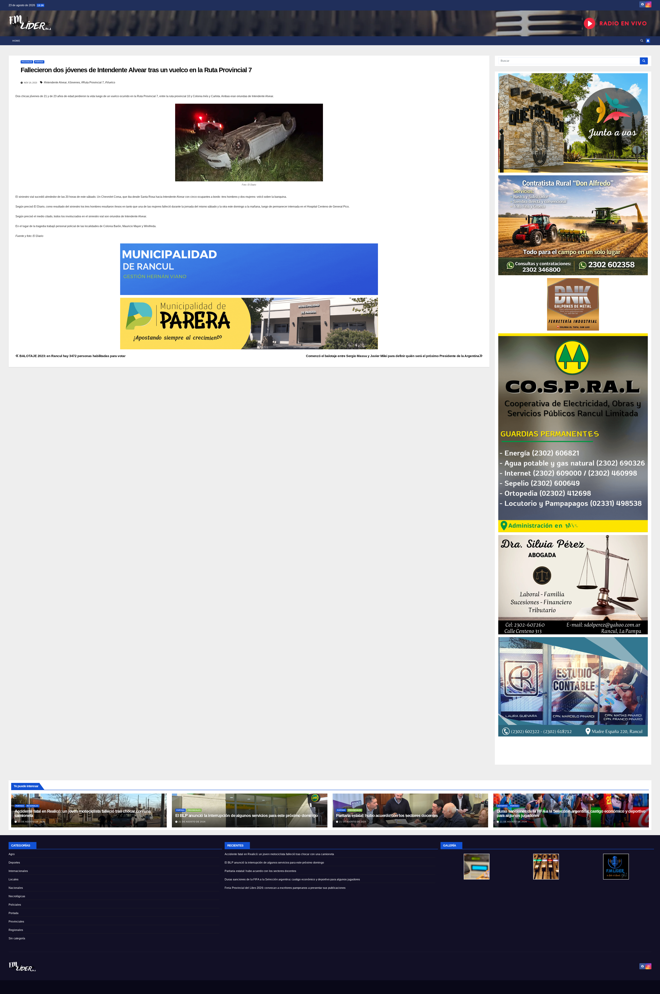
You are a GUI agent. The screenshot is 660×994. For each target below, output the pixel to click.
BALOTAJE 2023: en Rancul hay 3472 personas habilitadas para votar (72, 356)
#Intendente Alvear (55, 82)
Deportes (502, 806)
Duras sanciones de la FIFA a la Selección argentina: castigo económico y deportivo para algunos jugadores (571, 813)
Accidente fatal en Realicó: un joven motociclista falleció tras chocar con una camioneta (82, 813)
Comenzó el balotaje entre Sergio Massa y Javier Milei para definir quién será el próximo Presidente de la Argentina (392, 356)
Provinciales (194, 810)
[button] (641, 40)
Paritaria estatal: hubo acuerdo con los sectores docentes (387, 815)
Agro (12, 854)
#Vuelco (110, 82)
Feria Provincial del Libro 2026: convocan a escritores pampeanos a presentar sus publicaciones (285, 887)
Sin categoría (17, 938)
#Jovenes (74, 82)
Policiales (27, 62)
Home (16, 40)
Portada (39, 62)
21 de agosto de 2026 (31, 822)
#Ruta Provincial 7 (92, 82)
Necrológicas (17, 896)
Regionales (32, 806)
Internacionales (18, 871)
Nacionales (16, 887)
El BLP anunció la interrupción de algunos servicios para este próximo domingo (246, 815)
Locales (13, 879)
